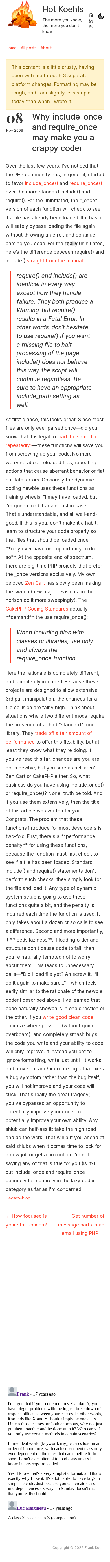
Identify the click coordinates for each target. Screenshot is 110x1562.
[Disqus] (55, 1308)
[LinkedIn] (90, 21)
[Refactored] (90, 15)
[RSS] (90, 27)
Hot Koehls (62, 9)
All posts (28, 47)
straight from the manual (55, 261)
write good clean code (68, 1017)
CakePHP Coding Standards (37, 609)
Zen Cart (35, 583)
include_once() (41, 183)
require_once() (85, 183)
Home (11, 47)
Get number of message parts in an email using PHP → (81, 1224)
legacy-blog (19, 1198)
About (46, 47)
